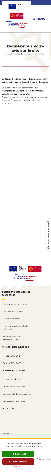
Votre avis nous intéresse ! (48, 235)
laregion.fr (8, 434)
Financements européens (15, 347)
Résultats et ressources (14, 401)
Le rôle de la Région (12, 379)
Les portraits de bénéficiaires (17, 394)
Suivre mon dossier (12, 318)
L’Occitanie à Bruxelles (14, 386)
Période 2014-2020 (12, 363)
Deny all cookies (19, 461)
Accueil (9, 54)
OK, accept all (19, 454)
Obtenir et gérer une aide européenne (16, 293)
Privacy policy (43, 459)
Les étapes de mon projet (15, 304)
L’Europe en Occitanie (14, 370)
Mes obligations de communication (12, 338)
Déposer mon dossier (13, 311)
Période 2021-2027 (12, 356)
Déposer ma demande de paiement (15, 327)
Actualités (16, 54)
